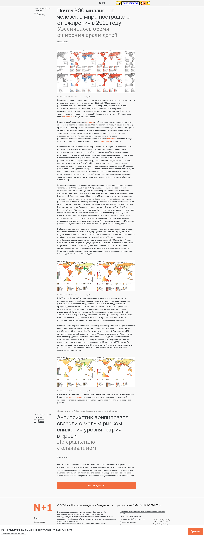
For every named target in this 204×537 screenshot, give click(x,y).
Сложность (39, 522)
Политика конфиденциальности (13, 533)
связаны (90, 122)
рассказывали (75, 397)
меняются (111, 138)
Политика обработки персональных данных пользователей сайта (142, 512)
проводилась (105, 141)
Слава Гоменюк (62, 42)
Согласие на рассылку (128, 522)
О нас (37, 518)
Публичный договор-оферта (130, 516)
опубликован (68, 117)
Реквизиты (124, 525)
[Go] (35, 3)
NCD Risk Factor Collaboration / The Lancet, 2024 (74, 97)
